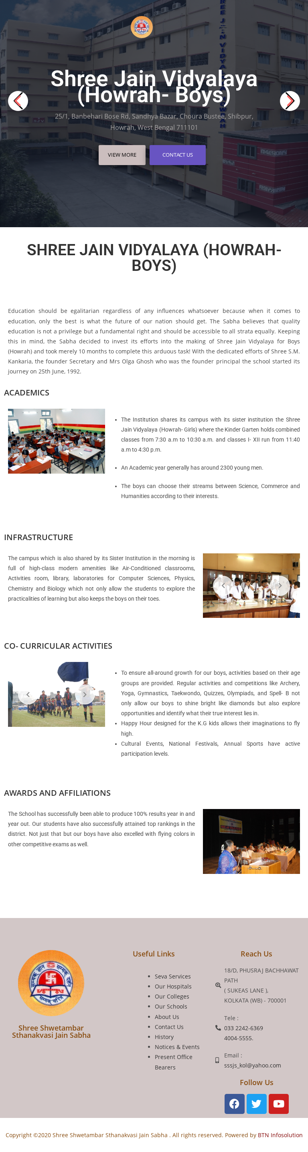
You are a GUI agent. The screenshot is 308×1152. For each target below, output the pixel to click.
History (164, 1037)
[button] (224, 27)
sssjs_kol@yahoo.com (252, 1065)
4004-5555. (238, 1038)
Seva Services (173, 976)
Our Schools (171, 1006)
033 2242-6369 (243, 1028)
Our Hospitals (173, 986)
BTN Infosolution (279, 1135)
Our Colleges (172, 996)
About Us (167, 1017)
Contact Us (177, 154)
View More (122, 154)
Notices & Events (177, 1047)
